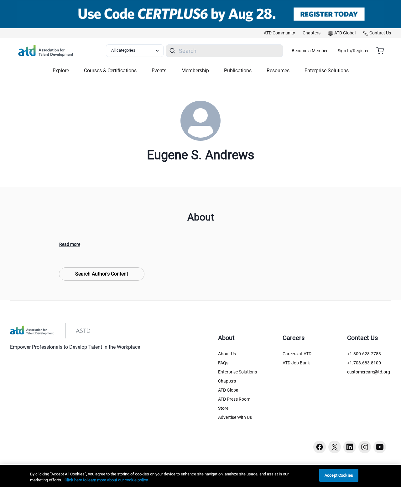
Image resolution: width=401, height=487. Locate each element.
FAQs (223, 362)
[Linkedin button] (349, 447)
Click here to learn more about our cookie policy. (106, 480)
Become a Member (310, 50)
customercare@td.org (368, 371)
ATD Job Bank (296, 362)
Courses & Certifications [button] (110, 71)
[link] (279, 33)
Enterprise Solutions (237, 371)
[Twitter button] (334, 447)
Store (223, 408)
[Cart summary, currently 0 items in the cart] (382, 50)
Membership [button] (195, 71)
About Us (227, 353)
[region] (200, 476)
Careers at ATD (297, 353)
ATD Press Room (234, 399)
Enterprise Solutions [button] (327, 71)
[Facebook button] (319, 447)
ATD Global (228, 390)
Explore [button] (61, 71)
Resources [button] (278, 71)
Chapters (227, 380)
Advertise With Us (235, 417)
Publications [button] (238, 71)
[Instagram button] (364, 447)
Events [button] (159, 71)
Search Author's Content (101, 274)
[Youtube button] (379, 447)
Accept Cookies (339, 475)
